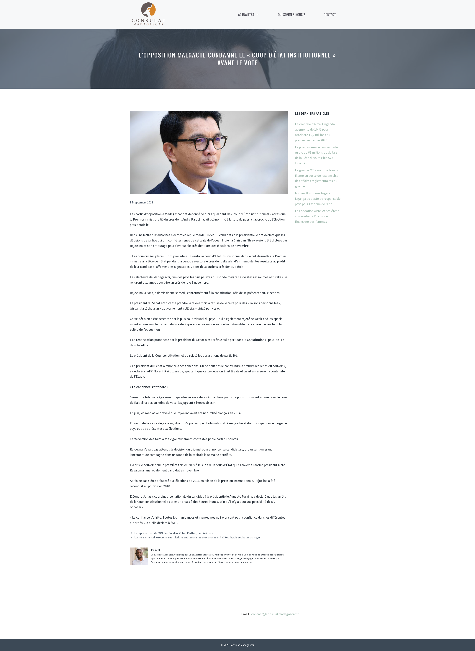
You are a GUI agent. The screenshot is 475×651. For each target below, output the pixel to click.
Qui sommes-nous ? (291, 14)
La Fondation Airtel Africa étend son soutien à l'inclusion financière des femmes (317, 216)
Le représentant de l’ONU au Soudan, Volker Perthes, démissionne (173, 533)
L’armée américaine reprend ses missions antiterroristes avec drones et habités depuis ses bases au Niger (197, 537)
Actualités (246, 14)
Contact (330, 14)
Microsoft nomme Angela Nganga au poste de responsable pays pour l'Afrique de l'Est (317, 198)
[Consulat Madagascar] (148, 14)
